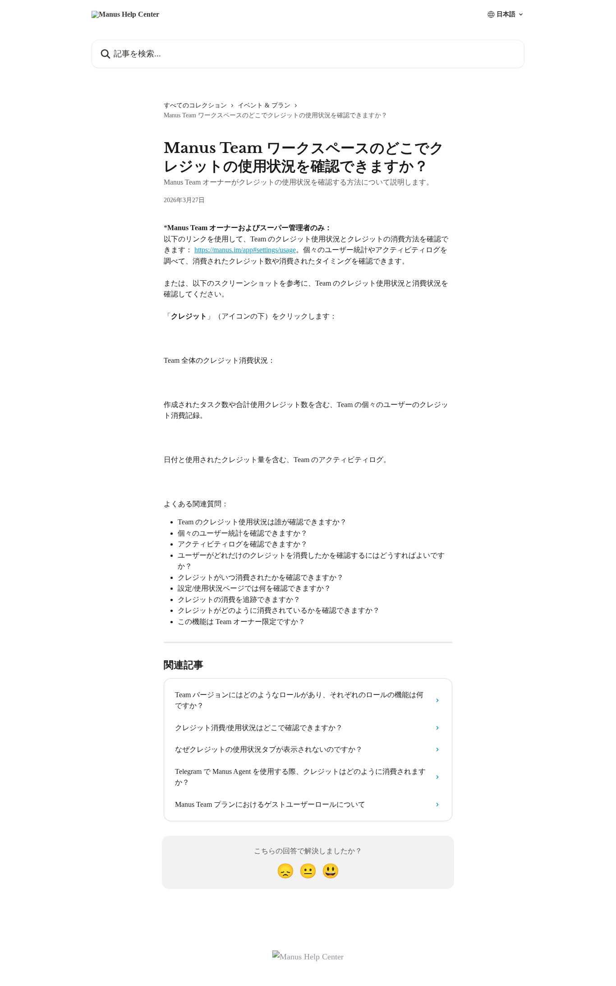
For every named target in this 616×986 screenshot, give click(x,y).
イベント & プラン (264, 105)
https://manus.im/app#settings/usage (245, 250)
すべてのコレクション (195, 105)
